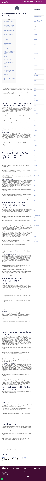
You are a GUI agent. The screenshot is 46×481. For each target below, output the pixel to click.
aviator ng (35, 108)
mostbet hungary (36, 163)
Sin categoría (19, 11)
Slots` (34, 212)
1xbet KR (35, 73)
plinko (34, 193)
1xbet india (35, 70)
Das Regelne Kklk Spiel (7, 32)
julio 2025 (35, 27)
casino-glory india (36, 128)
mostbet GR (35, 162)
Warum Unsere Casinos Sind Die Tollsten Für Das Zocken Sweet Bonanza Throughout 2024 (9, 52)
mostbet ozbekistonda (37, 168)
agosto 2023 (35, 39)
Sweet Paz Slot (6, 39)
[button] (2, 479)
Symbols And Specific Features (8, 57)
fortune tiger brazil (36, 138)
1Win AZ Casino (36, 53)
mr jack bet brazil (36, 173)
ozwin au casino (36, 182)
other (34, 180)
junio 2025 (35, 29)
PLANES (25, 1)
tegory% (35, 220)
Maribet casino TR (36, 153)
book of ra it (35, 118)
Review (35, 202)
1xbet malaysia (36, 75)
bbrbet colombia (36, 113)
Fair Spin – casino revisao (37, 133)
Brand (34, 120)
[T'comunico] (5, 2)
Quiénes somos (15, 469)
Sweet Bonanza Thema (7, 48)
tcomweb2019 (14, 11)
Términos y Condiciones (37, 469)
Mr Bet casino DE (36, 172)
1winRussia (35, 60)
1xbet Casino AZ (36, 65)
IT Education (35, 150)
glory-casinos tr (36, 145)
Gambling (35, 140)
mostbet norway (36, 167)
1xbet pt (35, 78)
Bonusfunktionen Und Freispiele (8, 81)
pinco (34, 192)
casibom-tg (35, 123)
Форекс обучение (36, 230)
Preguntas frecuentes (26, 471)
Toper (34, 222)
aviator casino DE (36, 100)
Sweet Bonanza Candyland (7, 59)
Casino (35, 125)
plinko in (35, 195)
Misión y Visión (14, 471)
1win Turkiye (35, 58)
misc (34, 155)
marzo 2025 (35, 34)
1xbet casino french (36, 68)
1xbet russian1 (35, 83)
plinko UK (35, 197)
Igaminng (35, 148)
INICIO (22, 1)
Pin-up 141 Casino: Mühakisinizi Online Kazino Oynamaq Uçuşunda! (6, 459)
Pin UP (34, 185)
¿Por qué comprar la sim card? (27, 469)
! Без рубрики (35, 48)
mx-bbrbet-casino (36, 175)
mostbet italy (35, 165)
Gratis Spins (5, 56)
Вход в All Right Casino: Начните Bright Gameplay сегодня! (16, 459)
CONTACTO (42, 1)
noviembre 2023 (36, 37)
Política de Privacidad (37, 471)
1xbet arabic (35, 63)
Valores (14, 472)
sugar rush (35, 217)
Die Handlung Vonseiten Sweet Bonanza (9, 54)
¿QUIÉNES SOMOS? (37, 1)
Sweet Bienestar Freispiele (7, 23)
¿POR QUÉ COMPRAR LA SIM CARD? (30, 1)
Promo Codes (6, 74)
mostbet (35, 160)
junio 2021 (35, 44)
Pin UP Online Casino (36, 188)
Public (34, 200)
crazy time (35, 130)
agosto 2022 (35, 42)
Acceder (35, 236)
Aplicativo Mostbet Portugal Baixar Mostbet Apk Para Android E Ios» (25, 449)
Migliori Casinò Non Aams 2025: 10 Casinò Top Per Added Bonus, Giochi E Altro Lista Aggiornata (9, 449)
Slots (34, 210)
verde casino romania (37, 227)
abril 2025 (35, 32)
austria (35, 95)
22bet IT (35, 90)
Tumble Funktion (6, 49)
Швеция (35, 232)
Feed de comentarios (36, 239)
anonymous (35, 93)
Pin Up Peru (35, 190)
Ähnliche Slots (6, 66)
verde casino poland (36, 225)
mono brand (35, 157)
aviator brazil (35, 98)
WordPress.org (36, 241)
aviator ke (35, 105)
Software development (37, 215)
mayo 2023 (35, 41)
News (34, 177)
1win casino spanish (36, 55)
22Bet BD (35, 88)
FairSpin (35, 135)
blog (34, 115)
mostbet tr (35, 170)
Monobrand (35, 158)
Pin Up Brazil (35, 187)
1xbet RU (35, 80)
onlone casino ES (36, 178)
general (35, 143)
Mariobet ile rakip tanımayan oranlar (38, 16)
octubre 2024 (35, 36)
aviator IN (35, 103)
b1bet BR (35, 110)
